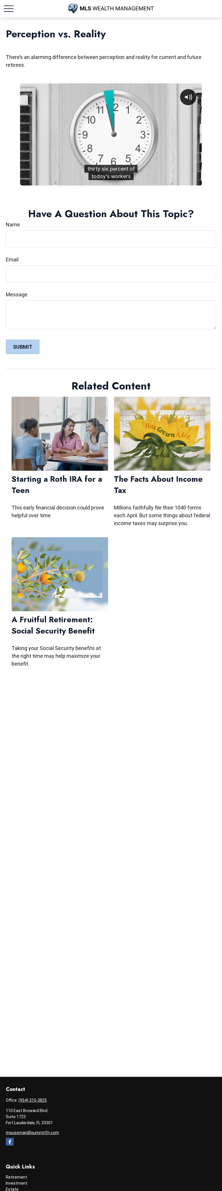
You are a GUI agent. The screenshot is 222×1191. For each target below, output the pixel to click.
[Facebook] (10, 1142)
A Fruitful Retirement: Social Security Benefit (53, 625)
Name (13, 224)
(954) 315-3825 (32, 1100)
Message (16, 294)
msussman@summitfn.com (32, 1132)
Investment (16, 1183)
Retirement (16, 1177)
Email (12, 259)
